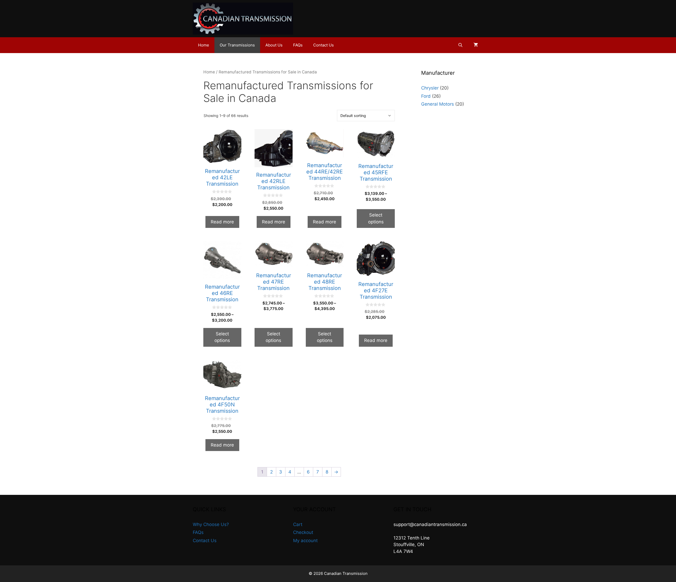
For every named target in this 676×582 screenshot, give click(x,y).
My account (305, 540)
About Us (274, 45)
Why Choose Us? (211, 524)
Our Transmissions (237, 45)
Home (203, 45)
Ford (426, 96)
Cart (297, 524)
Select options (376, 218)
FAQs (298, 45)
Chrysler (430, 88)
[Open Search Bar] (460, 45)
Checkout (303, 532)
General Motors (437, 104)
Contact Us (323, 45)
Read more (222, 221)
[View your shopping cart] (475, 45)
